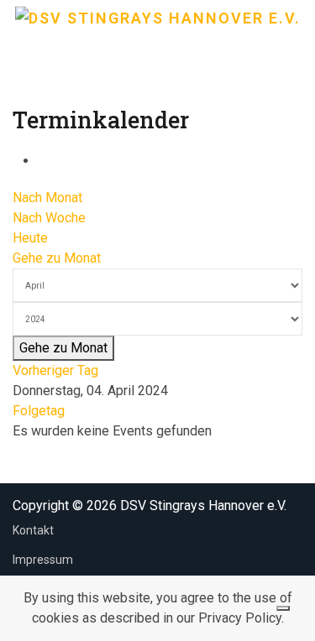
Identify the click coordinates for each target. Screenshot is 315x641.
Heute (30, 238)
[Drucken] (43, 161)
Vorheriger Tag (55, 370)
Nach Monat (47, 198)
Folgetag (39, 411)
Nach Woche (49, 218)
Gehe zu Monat (57, 258)
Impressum (43, 559)
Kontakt (33, 530)
